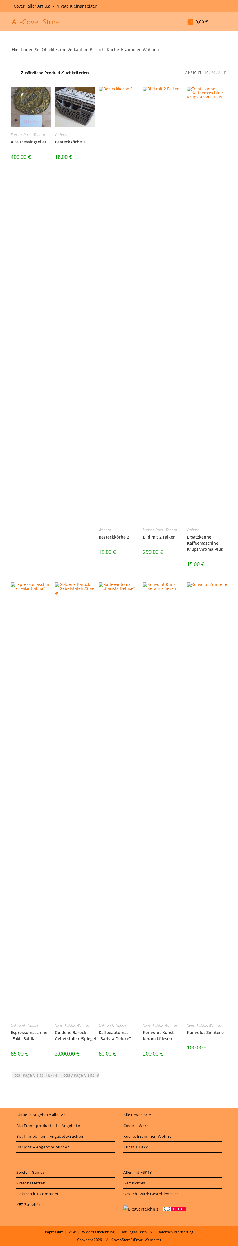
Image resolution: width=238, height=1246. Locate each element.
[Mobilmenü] (213, 21)
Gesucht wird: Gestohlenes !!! (150, 1193)
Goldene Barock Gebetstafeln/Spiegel (75, 1035)
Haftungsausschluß (136, 1231)
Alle (222, 72)
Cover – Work (136, 1125)
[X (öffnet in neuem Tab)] (209, 6)
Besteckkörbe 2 (114, 537)
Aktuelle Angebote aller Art (41, 1114)
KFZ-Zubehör (28, 1204)
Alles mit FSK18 (137, 1172)
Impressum (54, 1231)
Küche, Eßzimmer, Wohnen (148, 1136)
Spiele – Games (30, 1172)
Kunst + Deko (21, 134)
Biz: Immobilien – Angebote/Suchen (49, 1136)
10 (206, 72)
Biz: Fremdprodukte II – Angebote (48, 1125)
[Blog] (140, 1208)
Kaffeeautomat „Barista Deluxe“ (115, 1035)
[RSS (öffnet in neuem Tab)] (216, 6)
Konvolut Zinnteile (205, 1032)
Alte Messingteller (28, 142)
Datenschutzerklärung (175, 1231)
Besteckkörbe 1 (70, 142)
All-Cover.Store (36, 21)
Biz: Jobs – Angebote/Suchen (43, 1147)
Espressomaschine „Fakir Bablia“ (29, 1035)
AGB (72, 1231)
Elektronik (18, 1025)
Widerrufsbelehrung (98, 1231)
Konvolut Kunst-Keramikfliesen (159, 1035)
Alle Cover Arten (138, 1114)
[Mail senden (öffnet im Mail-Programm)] (223, 6)
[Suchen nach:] (222, 21)
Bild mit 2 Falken (159, 537)
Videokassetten (30, 1183)
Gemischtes (134, 1183)
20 (213, 72)
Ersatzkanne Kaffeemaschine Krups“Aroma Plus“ (206, 543)
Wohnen (39, 134)
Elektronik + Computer (37, 1193)
